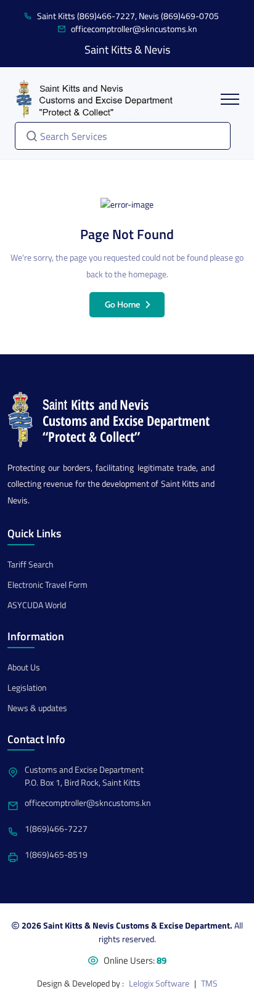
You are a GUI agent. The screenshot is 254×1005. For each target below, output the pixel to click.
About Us (23, 667)
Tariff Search (30, 564)
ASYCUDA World (36, 604)
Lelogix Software (159, 983)
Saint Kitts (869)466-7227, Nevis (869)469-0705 (128, 15)
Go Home (122, 304)
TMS (209, 983)
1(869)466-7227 (56, 828)
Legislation (27, 687)
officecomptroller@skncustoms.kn (134, 28)
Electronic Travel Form (47, 584)
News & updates (37, 707)
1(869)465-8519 (56, 854)
